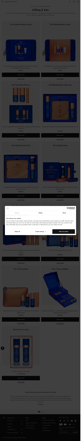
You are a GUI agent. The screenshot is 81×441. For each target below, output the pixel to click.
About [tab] (64, 212)
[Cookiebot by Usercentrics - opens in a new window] (68, 208)
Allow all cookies (63, 231)
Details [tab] (40, 212)
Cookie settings (39, 231)
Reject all (17, 231)
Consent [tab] (16, 212)
